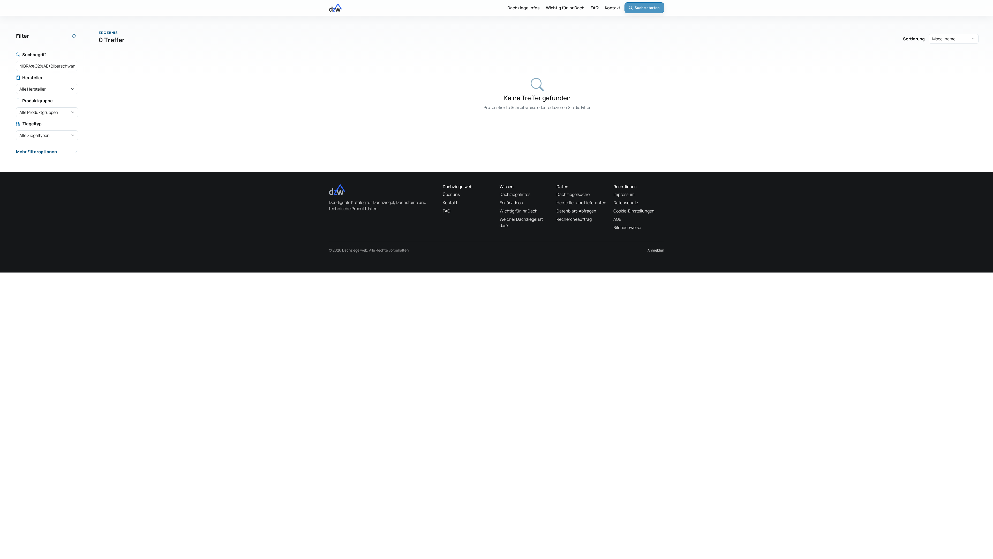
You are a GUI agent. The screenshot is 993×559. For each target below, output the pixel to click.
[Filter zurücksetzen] (74, 36)
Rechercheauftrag (574, 219)
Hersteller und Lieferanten (581, 202)
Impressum (624, 194)
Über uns (451, 194)
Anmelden (656, 250)
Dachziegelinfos (523, 8)
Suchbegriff (34, 54)
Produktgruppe (37, 101)
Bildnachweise (627, 227)
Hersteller (32, 77)
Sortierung (914, 39)
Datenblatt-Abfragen (576, 211)
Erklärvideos (511, 202)
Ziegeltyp (32, 124)
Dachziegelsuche (573, 194)
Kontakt (612, 8)
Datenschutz (625, 202)
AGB (617, 219)
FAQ (595, 8)
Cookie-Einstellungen (634, 211)
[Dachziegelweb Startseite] (335, 7)
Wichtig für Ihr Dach (565, 8)
